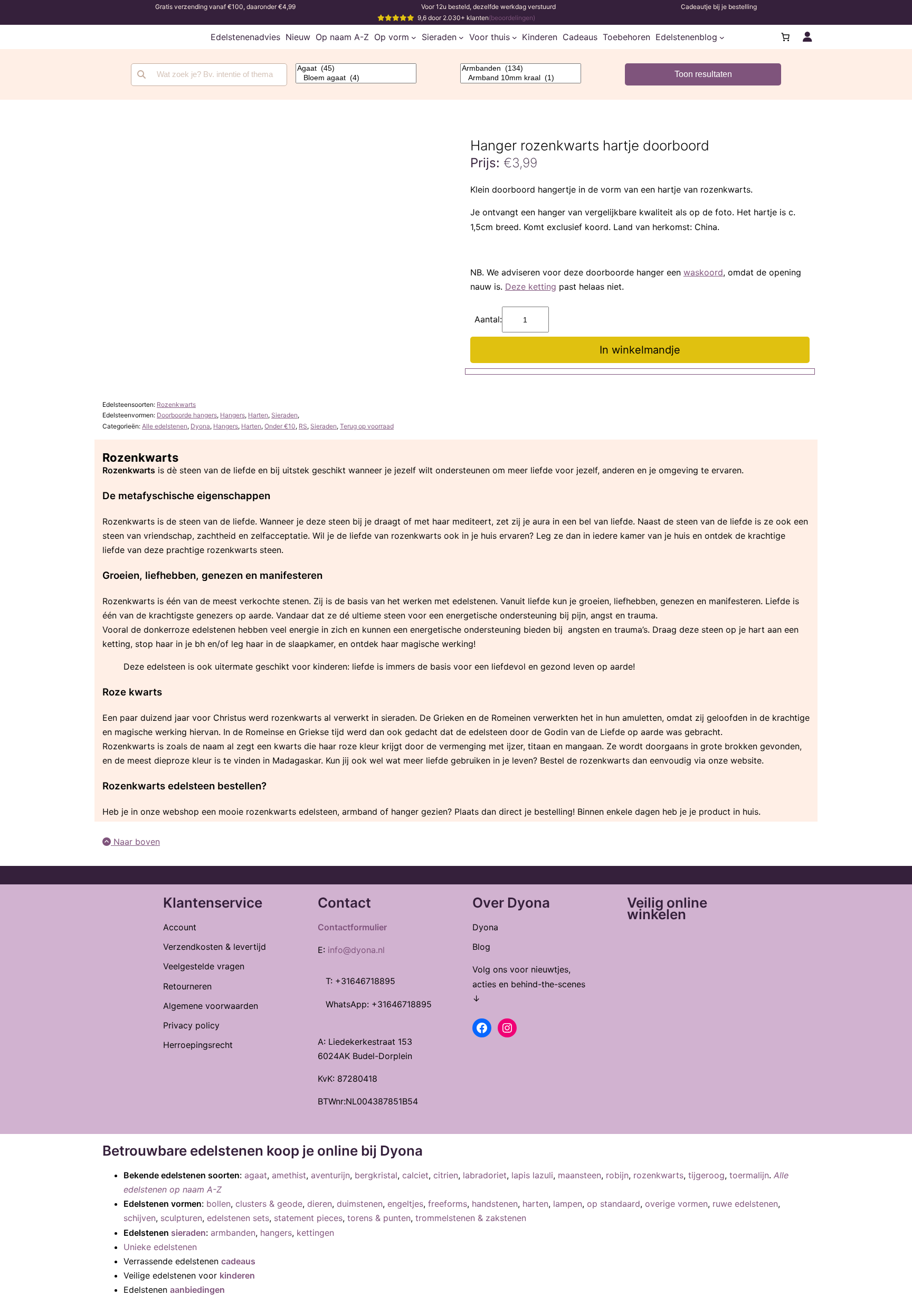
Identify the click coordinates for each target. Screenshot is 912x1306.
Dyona (200, 426)
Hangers (232, 415)
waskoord (703, 272)
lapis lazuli (532, 1175)
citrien (445, 1175)
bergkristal (376, 1175)
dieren (319, 1203)
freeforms (447, 1203)
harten (535, 1203)
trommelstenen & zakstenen (470, 1218)
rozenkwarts (658, 1175)
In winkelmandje (640, 350)
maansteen (579, 1175)
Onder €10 (280, 426)
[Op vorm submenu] (413, 37)
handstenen (495, 1203)
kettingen (315, 1232)
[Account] (807, 37)
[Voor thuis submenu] (514, 37)
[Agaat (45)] (356, 68)
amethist (289, 1175)
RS (303, 426)
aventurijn (330, 1175)
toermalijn (749, 1175)
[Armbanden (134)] (521, 68)
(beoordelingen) (512, 18)
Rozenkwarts (176, 404)
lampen (567, 1203)
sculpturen (181, 1218)
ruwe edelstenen (745, 1203)
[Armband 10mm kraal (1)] (521, 78)
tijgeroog (706, 1175)
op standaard (613, 1203)
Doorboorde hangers (187, 415)
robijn (617, 1175)
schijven (140, 1218)
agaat (255, 1175)
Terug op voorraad (367, 426)
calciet (415, 1175)
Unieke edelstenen (160, 1247)
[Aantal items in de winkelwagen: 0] (785, 36)
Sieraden (284, 415)
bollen (218, 1203)
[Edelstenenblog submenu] (722, 37)
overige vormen (676, 1203)
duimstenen (360, 1203)
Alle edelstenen (164, 426)
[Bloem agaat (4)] (356, 78)
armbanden (233, 1232)
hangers (276, 1232)
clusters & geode (268, 1203)
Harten (258, 415)
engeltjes (405, 1203)
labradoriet (485, 1175)
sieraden (188, 1232)
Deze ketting (530, 286)
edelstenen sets (238, 1218)
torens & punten (379, 1218)
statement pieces (308, 1218)
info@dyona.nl (356, 950)
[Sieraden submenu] (461, 37)
